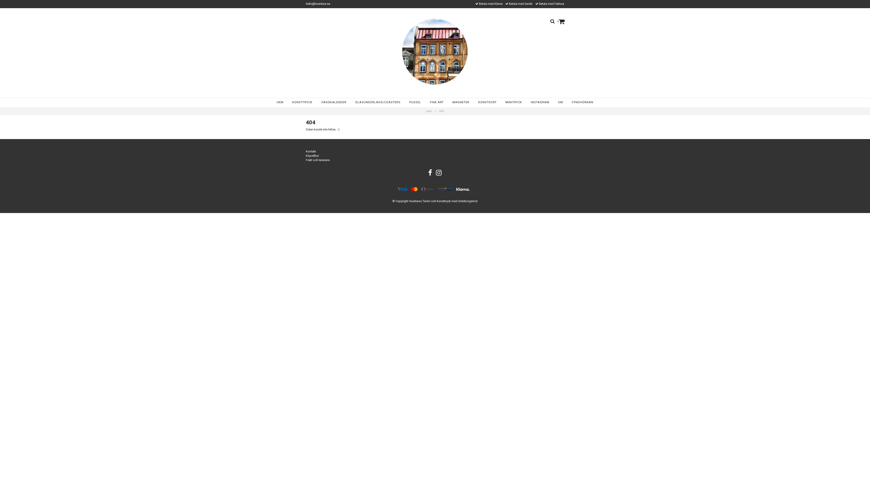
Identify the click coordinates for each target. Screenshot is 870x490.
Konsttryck (302, 102)
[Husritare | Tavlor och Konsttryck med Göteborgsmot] (435, 52)
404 (441, 111)
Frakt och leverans (318, 160)
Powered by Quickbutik (435, 204)
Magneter (460, 102)
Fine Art (437, 102)
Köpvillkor (312, 155)
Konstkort (487, 102)
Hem (280, 102)
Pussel (415, 102)
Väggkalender (333, 102)
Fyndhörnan (582, 102)
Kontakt (311, 151)
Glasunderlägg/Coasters (378, 102)
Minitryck (513, 102)
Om (560, 102)
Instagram (540, 102)
